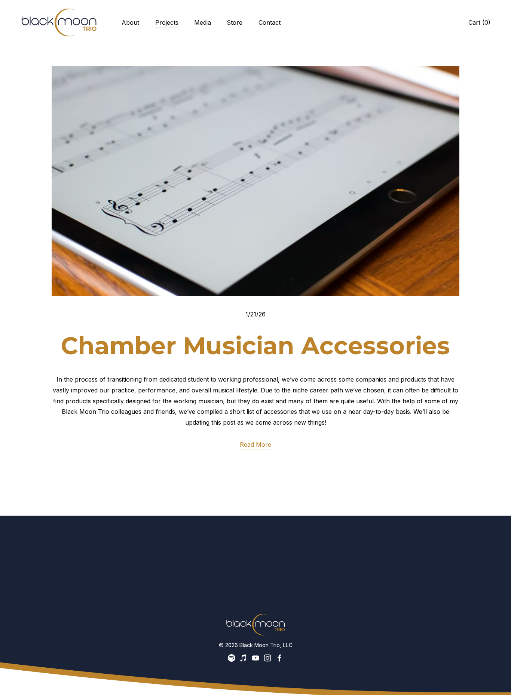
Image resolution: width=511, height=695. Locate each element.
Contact (269, 22)
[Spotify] (231, 658)
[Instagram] (267, 658)
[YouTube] (255, 658)
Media (202, 22)
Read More (255, 444)
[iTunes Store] (243, 658)
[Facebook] (279, 658)
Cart (479, 22)
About (130, 22)
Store (234, 22)
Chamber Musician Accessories (255, 345)
